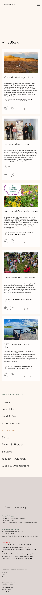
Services (7, 451)
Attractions (8, 430)
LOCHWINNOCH (8, 5)
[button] (38, 4)
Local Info (8, 409)
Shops (5, 437)
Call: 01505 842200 (8, 534)
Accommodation (11, 423)
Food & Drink (10, 416)
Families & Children (14, 458)
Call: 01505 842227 (8, 520)
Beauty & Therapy (12, 444)
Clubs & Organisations (15, 465)
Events (6, 402)
